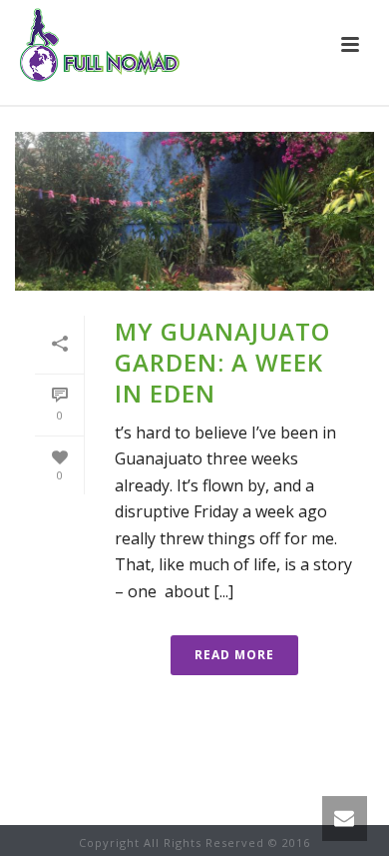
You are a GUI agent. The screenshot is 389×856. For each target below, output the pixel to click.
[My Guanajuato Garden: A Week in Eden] (194, 211)
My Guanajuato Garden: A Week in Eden (222, 362)
